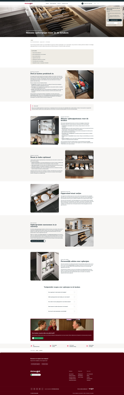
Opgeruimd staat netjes (36, 57)
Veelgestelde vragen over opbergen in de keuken (40, 62)
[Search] (98, 3)
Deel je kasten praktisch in (36, 52)
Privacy (74, 393)
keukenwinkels (71, 265)
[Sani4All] (91, 389)
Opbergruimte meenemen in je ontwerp (38, 59)
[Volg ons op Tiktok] (42, 389)
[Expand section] (74, 292)
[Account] (95, 3)
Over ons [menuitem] (59, 3)
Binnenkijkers (80, 375)
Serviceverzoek (89, 378)
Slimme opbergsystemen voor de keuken (39, 54)
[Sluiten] (121, 8)
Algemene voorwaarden (79, 393)
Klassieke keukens (72, 377)
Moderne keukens (72, 375)
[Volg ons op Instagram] (31, 389)
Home (31, 6)
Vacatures (88, 380)
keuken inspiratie (43, 234)
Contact (88, 377)
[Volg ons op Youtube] (40, 389)
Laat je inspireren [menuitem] (53, 3)
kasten (82, 123)
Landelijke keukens (72, 378)
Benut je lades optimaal (36, 56)
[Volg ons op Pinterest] (37, 389)
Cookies (84, 393)
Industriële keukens (72, 380)
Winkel (88, 375)
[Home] (28, 3)
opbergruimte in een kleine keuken (52, 94)
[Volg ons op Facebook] (34, 389)
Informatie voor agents (90, 393)
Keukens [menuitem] (47, 3)
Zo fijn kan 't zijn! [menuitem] (65, 3)
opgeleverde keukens (52, 234)
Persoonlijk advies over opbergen (37, 61)
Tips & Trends (36, 6)
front (62, 201)
